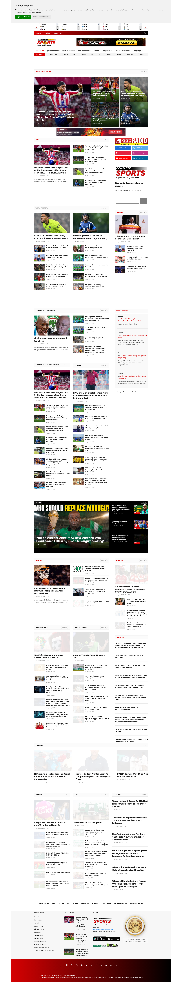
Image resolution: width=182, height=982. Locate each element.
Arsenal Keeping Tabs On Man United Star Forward (137, 258)
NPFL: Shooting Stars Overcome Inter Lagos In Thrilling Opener (96, 417)
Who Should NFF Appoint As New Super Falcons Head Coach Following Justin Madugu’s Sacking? (70, 539)
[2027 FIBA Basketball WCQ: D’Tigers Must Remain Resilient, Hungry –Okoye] (78, 688)
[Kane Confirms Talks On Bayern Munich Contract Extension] (39, 277)
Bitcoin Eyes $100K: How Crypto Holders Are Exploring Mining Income (57, 667)
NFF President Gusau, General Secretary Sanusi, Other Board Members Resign (132, 320)
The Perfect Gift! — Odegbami (87, 822)
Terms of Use (38, 926)
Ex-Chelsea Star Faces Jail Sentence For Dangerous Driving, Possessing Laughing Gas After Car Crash (137, 613)
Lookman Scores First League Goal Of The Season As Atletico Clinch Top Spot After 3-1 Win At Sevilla (55, 116)
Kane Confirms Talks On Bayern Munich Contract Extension (57, 275)
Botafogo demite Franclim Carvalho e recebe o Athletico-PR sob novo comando (58, 844)
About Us (37, 917)
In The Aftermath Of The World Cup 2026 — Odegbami (95, 874)
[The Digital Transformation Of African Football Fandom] (52, 642)
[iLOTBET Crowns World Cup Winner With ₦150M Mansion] (136, 760)
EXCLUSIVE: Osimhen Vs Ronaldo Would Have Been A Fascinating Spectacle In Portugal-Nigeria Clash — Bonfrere (130, 645)
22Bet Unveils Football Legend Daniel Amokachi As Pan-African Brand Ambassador (52, 776)
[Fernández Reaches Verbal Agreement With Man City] (120, 269)
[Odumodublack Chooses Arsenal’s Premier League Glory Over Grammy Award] (131, 574)
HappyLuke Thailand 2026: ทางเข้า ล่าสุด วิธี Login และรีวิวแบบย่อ (50, 824)
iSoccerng (106, 903)
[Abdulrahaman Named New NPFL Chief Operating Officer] (78, 428)
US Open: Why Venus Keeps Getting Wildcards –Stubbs (94, 677)
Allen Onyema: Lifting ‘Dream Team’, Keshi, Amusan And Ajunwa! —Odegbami (95, 832)
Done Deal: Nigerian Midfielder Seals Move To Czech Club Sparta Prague (58, 474)
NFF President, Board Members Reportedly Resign (127, 708)
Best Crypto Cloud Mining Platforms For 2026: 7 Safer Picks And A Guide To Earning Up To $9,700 (57, 690)
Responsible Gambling (41, 947)
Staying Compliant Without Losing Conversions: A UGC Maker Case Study (57, 678)
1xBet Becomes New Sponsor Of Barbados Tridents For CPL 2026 (57, 834)
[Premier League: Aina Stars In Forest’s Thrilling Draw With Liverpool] (39, 485)
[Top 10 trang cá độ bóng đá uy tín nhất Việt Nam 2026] (39, 865)
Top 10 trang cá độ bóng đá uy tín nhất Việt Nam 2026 (57, 863)
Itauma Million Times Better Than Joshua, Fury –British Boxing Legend (96, 698)
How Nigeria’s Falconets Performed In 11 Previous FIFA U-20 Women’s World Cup (97, 256)
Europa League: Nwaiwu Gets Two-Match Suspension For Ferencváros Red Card (130, 697)
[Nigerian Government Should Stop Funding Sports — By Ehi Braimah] (78, 569)
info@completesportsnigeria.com (103, 929)
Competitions (107, 51)
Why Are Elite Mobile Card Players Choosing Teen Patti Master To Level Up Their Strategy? (129, 884)
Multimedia (126, 51)
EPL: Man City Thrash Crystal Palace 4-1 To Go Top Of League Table (96, 275)
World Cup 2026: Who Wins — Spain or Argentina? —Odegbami (96, 884)
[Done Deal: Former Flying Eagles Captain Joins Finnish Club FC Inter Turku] (39, 450)
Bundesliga (130, 55)
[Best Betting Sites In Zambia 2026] (39, 874)
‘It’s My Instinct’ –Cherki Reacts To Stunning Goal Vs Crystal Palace (57, 266)
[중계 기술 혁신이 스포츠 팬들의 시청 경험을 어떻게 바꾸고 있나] (39, 855)
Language (137, 51)
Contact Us (38, 920)
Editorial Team (39, 929)
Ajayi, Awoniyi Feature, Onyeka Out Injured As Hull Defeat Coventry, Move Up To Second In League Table (57, 462)
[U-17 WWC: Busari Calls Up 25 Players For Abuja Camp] (39, 286)
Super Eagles (54, 55)
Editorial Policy (38, 938)
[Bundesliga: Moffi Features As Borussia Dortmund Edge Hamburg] (134, 114)
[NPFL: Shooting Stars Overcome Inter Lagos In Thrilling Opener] (78, 418)
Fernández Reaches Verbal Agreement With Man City (136, 268)
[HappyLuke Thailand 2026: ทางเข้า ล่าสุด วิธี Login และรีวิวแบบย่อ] (52, 810)
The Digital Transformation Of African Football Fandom (48, 656)
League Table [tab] (122, 392)
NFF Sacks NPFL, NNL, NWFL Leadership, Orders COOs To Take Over (97, 448)
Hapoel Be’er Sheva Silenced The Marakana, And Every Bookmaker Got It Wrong (96, 580)
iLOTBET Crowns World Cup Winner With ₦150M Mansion (134, 775)
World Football (83, 51)
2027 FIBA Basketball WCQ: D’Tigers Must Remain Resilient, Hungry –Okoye (96, 687)
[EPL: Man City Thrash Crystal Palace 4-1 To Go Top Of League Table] (78, 277)
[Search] (145, 33)
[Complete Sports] (46, 42)
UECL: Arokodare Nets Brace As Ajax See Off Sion (131, 730)
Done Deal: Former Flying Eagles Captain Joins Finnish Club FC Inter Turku (57, 450)
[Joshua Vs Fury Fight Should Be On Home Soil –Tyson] (78, 709)
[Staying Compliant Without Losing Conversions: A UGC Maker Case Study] (39, 678)
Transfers (96, 51)
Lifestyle (95, 903)
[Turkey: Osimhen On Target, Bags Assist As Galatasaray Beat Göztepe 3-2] (105, 89)
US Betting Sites (136, 903)
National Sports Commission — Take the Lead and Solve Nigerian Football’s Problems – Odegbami (96, 843)
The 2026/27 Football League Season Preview (120, 522)
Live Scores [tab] (136, 392)
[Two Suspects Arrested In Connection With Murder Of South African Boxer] (120, 625)
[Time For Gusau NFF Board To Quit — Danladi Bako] (78, 603)
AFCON (83, 55)
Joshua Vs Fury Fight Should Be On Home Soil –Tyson (96, 708)
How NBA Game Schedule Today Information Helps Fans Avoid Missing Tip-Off (49, 591)
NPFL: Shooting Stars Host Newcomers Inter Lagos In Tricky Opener (96, 437)
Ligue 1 (142, 55)
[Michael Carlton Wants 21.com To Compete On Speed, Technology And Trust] (94, 760)
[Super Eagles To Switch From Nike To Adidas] (78, 267)
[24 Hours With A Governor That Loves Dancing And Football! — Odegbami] (78, 865)
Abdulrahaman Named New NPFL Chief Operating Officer (96, 427)
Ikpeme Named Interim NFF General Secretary (129, 656)
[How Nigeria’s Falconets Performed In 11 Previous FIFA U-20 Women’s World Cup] (78, 257)
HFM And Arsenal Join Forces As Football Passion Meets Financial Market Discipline (57, 725)
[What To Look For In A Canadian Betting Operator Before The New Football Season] (39, 884)
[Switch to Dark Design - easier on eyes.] (142, 33)
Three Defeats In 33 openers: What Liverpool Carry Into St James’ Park (95, 591)
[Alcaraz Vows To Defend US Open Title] (91, 642)
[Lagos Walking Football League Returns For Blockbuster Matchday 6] (78, 667)
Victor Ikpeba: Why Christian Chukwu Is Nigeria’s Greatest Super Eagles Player (121, 508)
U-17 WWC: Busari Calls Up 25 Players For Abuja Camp (56, 285)
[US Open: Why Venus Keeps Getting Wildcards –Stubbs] (78, 678)
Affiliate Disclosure (40, 944)
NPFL (74, 55)
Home (42, 51)
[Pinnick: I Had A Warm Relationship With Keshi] (78, 248)
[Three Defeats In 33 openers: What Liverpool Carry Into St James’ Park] (78, 592)
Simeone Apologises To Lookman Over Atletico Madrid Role (130, 666)
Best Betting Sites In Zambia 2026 (58, 872)
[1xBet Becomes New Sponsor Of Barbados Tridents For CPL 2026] (39, 835)
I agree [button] (19, 17)
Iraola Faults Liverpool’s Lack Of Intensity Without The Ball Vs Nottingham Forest (57, 247)
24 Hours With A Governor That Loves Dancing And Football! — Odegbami (96, 864)
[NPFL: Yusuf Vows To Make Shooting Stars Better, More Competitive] (78, 470)
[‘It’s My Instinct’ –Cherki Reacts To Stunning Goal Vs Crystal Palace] (39, 267)
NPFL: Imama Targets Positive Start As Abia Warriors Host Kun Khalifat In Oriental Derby (90, 395)
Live (117, 51)
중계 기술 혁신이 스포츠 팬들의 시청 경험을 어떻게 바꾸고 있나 (57, 854)
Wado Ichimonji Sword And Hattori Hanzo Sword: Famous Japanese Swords (130, 804)
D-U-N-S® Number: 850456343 (44, 950)
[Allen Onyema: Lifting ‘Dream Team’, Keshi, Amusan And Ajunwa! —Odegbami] (78, 832)
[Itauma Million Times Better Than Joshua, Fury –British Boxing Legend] (78, 699)
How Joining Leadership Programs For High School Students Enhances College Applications (129, 853)
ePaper (56, 33)
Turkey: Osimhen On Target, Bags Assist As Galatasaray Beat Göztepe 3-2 (104, 94)
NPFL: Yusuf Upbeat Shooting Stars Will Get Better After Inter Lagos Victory (96, 407)
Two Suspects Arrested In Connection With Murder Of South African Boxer (136, 625)
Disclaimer (37, 932)
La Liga (109, 55)
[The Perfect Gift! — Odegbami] (91, 810)
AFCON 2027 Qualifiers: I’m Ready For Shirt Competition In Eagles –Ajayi (130, 686)
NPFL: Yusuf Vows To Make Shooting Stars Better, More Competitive (95, 470)
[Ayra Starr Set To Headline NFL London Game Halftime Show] (120, 601)
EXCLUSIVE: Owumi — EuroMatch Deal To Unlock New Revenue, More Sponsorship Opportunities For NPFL (96, 481)
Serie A (119, 55)
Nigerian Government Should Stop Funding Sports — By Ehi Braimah (95, 568)
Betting (38, 33)
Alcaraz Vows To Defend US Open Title (89, 656)
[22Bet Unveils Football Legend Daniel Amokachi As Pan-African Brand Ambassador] (53, 760)
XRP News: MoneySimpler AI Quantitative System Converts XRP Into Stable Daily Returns (57, 714)
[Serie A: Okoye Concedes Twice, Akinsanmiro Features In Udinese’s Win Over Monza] (134, 89)
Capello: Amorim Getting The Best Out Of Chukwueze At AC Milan (131, 741)
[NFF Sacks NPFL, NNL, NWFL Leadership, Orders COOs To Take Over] (78, 448)
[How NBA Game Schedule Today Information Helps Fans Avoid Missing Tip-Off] (52, 575)
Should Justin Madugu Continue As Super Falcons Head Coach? (120, 537)
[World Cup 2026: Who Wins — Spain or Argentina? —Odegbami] (78, 885)
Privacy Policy (38, 935)
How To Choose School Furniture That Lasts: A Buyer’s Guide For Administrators (128, 837)
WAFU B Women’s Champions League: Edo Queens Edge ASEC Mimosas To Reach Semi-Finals (96, 459)
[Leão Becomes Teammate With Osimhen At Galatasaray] (131, 224)
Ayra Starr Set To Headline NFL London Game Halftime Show (136, 601)
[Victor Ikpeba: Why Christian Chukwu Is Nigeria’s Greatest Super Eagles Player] (141, 509)
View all (142, 72)
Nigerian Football (52, 51)
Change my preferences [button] (41, 17)
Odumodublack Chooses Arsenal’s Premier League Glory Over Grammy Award (130, 589)
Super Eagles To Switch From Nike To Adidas (96, 266)
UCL (92, 55)
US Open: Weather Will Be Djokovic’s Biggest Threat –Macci (97, 718)
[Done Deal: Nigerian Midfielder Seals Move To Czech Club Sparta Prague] (39, 474)
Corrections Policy (40, 941)
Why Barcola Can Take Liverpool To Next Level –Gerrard (57, 256)
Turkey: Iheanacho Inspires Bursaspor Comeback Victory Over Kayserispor (104, 119)
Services (47, 33)
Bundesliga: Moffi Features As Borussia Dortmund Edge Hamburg (133, 119)
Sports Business (120, 903)
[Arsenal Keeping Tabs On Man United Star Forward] (120, 259)
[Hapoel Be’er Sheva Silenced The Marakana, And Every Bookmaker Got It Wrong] (78, 580)
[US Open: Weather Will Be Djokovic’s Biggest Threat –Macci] (78, 719)
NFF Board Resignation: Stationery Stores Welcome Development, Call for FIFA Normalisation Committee (95, 285)
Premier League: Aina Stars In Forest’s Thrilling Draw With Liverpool (56, 484)
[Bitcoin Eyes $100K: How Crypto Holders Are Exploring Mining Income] (39, 667)
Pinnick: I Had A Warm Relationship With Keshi (93, 247)
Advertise (37, 923)
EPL (100, 55)
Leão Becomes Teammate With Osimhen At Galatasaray (130, 237)
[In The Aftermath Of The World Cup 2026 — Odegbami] (78, 875)
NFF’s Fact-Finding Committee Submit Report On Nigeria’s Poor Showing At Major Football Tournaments (130, 719)
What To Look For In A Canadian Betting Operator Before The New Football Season (57, 884)
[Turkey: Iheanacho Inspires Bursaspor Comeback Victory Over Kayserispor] (105, 114)
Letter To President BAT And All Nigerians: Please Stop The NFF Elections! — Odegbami (96, 853)
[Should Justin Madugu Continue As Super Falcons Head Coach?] (141, 539)
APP (61, 33)
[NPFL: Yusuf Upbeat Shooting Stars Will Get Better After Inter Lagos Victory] (78, 408)
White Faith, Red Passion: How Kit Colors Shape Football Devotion (129, 868)
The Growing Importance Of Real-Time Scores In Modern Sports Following (129, 820)
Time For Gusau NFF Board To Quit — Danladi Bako (97, 602)
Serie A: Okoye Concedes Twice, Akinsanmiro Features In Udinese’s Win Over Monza (133, 94)
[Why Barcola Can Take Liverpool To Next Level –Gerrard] (39, 257)
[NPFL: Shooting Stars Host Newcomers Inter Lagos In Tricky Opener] (78, 438)
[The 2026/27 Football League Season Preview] (141, 524)
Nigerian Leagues (68, 51)
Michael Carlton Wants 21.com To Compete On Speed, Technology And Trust (93, 776)
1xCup (66, 55)
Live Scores (39, 55)
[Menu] (37, 50)
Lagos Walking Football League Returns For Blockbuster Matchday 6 (96, 667)
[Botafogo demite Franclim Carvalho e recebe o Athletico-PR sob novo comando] (39, 844)
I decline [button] (27, 17)
